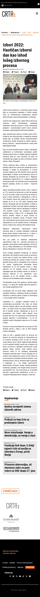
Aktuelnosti (15, 32)
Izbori (12, 404)
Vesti (17, 69)
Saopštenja (13, 69)
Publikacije (14, 430)
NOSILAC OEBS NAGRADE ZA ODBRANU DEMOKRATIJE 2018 (14, 2)
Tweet (16, 72)
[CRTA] (10, 13)
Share (7, 72)
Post (25, 72)
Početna (4, 32)
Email (32, 72)
